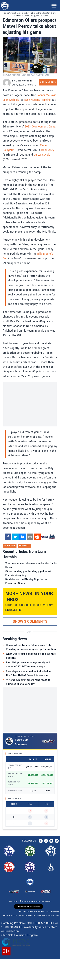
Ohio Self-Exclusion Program (19, 935)
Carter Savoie (42, 155)
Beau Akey (47, 150)
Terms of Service (26, 915)
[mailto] (30, 537)
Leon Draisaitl (11, 100)
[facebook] (8, 537)
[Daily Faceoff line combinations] (44, 537)
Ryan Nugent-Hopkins (37, 100)
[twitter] (15, 537)
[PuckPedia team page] (52, 537)
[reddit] (37, 537)
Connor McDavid (46, 95)
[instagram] (46, 841)
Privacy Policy (10, 915)
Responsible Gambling (47, 915)
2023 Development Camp (40, 126)
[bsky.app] (22, 537)
